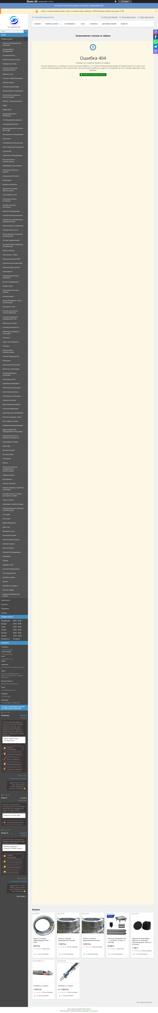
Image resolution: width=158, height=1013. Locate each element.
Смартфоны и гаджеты (10, 586)
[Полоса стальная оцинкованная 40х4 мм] (93, 925)
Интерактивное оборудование (8, 50)
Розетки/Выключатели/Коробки (11, 291)
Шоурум (4, 613)
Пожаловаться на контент (90, 1011)
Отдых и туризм (8, 500)
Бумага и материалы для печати (11, 595)
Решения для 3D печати (11, 176)
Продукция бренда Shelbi (11, 259)
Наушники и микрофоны (11, 383)
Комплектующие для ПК (11, 356)
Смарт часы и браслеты (11, 342)
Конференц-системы (10, 64)
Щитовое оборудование (11, 211)
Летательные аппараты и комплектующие (12, 96)
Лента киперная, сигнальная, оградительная (13, 235)
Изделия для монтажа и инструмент (11, 277)
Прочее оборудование (10, 282)
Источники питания (9, 535)
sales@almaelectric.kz (8, 690)
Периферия (7, 556)
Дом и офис (6, 446)
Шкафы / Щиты (8, 286)
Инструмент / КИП (9, 307)
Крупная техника (9, 544)
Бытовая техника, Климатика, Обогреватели (13, 245)
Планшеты (6, 338)
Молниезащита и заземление (13, 226)
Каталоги (4, 604)
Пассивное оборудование (12, 552)
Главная (38, 24)
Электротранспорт (9, 483)
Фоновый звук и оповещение (13, 91)
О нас (83, 24)
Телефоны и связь (9, 577)
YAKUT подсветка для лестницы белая (11, 739)
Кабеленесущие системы (11, 267)
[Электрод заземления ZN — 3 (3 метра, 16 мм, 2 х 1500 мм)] (117, 925)
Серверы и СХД (8, 565)
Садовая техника (9, 475)
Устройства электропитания (12, 215)
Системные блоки (9, 55)
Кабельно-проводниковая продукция (12, 44)
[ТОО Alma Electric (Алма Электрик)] (14, 20)
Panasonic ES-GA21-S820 (12, 815)
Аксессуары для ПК (9, 379)
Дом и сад (6, 527)
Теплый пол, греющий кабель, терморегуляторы (13, 220)
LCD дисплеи (7, 151)
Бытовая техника (9, 450)
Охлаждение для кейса (10, 124)
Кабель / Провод (8, 251)
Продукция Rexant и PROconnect (9, 115)
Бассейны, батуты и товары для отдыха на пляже (12, 495)
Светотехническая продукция (13, 147)
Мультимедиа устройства (11, 404)
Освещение (7, 459)
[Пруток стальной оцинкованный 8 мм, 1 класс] (43, 925)
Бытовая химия (8, 454)
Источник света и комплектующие (9, 160)
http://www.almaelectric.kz (9, 684)
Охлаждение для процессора (13, 143)
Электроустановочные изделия (11, 171)
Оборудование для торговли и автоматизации (13, 509)
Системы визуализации (11, 87)
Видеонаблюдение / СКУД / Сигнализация (12, 301)
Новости (124, 24)
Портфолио (5, 609)
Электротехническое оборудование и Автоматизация (10, 469)
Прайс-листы (5, 600)
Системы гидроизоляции (11, 240)
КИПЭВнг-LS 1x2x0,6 (65, 986)
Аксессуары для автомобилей (13, 413)
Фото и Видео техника (10, 421)
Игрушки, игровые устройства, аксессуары (13, 489)
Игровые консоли (9, 531)
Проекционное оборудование (13, 134)
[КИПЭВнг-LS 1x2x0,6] (68, 973)
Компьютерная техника (11, 540)
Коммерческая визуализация (13, 425)
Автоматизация (8, 296)
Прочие (5, 560)
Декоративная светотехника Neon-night (13, 129)
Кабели (5, 463)
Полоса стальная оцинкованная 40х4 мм (91, 939)
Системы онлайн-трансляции (13, 78)
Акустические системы (10, 392)
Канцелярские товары (10, 442)
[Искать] (26, 31)
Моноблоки (7, 361)
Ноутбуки (6, 346)
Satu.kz (88, 1009)
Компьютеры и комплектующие (8, 351)
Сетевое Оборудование (11, 569)
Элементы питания (9, 400)
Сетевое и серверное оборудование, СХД (10, 318)
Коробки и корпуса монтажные (9, 206)
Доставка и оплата (109, 24)
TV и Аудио (6, 514)
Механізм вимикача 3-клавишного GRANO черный (13, 847)
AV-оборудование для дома (12, 120)
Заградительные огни (10, 230)
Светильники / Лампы (10, 255)
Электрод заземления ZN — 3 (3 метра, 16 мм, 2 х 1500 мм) (116, 940)
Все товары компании (144, 1002)
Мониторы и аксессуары (11, 369)
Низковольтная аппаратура (12, 263)
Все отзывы (21, 896)
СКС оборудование (9, 573)
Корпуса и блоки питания (11, 365)
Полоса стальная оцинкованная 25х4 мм (66, 939)
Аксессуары (7, 519)
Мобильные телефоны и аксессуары (11, 332)
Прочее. (5, 581)
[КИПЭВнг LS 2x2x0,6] (43, 973)
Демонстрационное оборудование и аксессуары (12, 430)
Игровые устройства (10, 184)
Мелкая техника (8, 548)
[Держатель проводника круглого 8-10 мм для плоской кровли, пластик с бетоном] (142, 925)
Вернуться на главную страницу (94, 75)
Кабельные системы (10, 323)
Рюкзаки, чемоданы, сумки (12, 417)
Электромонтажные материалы (10, 200)
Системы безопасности (11, 327)
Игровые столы (8, 74)
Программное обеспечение (12, 166)
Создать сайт (42, 1)
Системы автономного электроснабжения (10, 312)
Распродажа (7, 180)
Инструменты (7, 479)
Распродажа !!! (7, 271)
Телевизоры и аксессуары (12, 396)
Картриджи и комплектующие (13, 504)
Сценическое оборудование (12, 155)
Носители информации (10, 409)
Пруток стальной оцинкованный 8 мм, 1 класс (41, 940)
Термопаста (7, 139)
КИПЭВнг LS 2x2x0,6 (40, 986)
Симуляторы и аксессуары (12, 388)
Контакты (94, 24)
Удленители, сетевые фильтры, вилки (10, 190)
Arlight (5, 105)
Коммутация (7, 110)
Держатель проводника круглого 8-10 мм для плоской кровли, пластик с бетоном (142, 941)
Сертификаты (70, 24)
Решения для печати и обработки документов (11, 437)
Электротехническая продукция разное (10, 69)
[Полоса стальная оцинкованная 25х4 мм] (68, 925)
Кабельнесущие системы (11, 60)
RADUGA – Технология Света (12, 101)
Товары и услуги (6, 39)
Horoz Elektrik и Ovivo (10, 195)
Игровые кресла (8, 82)
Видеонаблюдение (9, 523)
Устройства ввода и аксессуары (9, 374)
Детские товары (8, 590)
